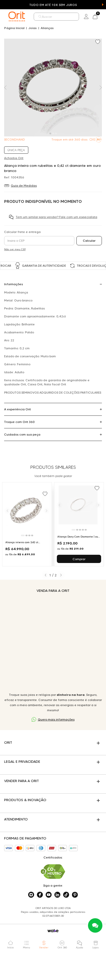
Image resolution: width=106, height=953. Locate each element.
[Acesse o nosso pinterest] (75, 895)
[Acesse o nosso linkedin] (57, 895)
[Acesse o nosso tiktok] (66, 895)
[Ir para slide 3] (29, 535)
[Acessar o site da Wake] (53, 930)
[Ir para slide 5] (86, 530)
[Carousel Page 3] (56, 133)
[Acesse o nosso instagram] (31, 895)
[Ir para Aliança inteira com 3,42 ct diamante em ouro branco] (27, 524)
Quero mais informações (56, 719)
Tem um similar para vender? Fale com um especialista (56, 217)
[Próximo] (46, 510)
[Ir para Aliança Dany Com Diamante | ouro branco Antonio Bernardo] (79, 524)
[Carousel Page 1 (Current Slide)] (50, 133)
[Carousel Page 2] (53, 133)
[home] (16, 16)
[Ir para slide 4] (32, 535)
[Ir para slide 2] (26, 535)
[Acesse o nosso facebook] (40, 895)
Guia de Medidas (24, 185)
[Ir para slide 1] (23, 535)
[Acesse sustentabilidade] (53, 871)
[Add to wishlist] (98, 42)
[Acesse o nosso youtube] (49, 895)
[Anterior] (7, 510)
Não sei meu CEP (15, 249)
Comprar (79, 559)
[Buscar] (40, 16)
